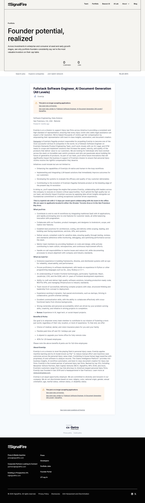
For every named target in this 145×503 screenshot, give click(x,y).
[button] (126, 4)
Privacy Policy (43, 494)
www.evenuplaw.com (41, 373)
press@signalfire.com (16, 458)
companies (36, 74)
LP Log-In (44, 477)
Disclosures (55, 494)
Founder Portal (45, 472)
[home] (17, 4)
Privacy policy (67, 433)
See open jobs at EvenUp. (48, 106)
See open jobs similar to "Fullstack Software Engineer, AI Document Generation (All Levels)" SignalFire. (71, 110)
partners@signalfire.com (17, 467)
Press (42, 455)
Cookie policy (78, 433)
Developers (44, 461)
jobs (20, 74)
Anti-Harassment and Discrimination (75, 494)
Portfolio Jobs (45, 466)
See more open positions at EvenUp (72, 410)
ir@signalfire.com (14, 476)
